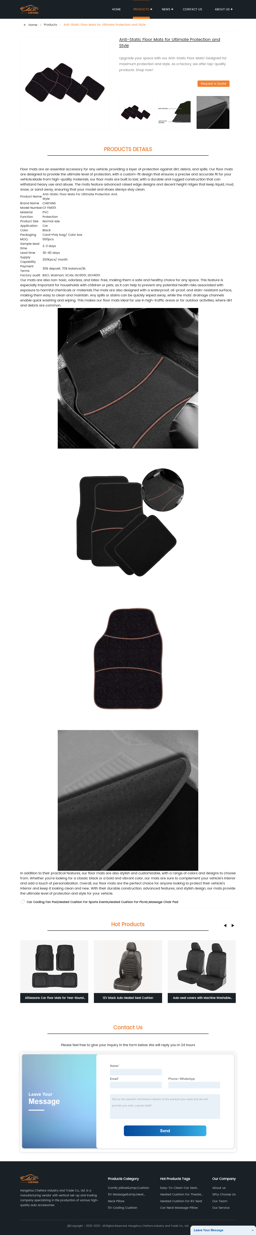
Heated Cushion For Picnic (128, 902)
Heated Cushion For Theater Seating (181, 1194)
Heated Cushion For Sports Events (83, 902)
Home (116, 9)
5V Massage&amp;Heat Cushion (126, 1194)
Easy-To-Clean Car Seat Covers (178, 1188)
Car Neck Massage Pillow (179, 1208)
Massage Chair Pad (163, 902)
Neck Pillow (116, 1201)
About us (222, 9)
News (166, 9)
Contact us (192, 9)
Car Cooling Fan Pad (42, 902)
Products (141, 9)
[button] (225, 925)
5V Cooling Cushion (122, 1208)
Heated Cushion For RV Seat (181, 1201)
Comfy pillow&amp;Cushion (128, 1188)
